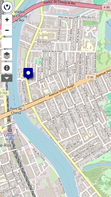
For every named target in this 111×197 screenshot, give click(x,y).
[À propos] (6, 67)
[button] (25, 69)
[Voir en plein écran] (6, 43)
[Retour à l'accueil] (7, 7)
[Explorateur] (6, 55)
